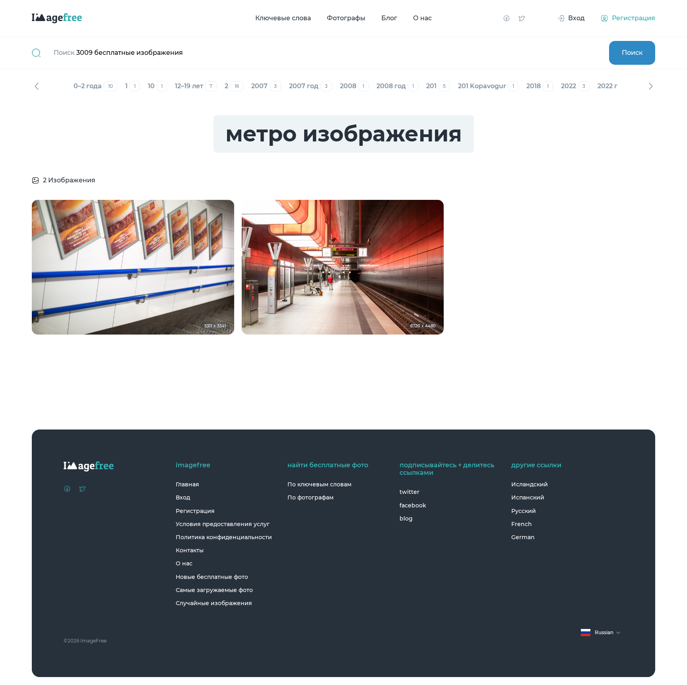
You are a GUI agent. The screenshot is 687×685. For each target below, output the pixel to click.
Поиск (632, 52)
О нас (422, 18)
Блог (389, 18)
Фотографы (346, 18)
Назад (36, 86)
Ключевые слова (283, 18)
